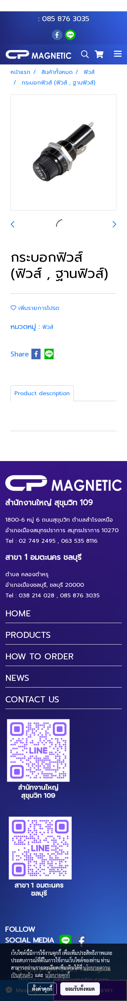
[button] (82, 54)
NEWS (17, 678)
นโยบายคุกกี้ (57, 975)
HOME (18, 613)
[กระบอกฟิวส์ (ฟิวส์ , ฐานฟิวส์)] (63, 153)
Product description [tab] (42, 393)
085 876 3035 (65, 18)
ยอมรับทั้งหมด (80, 989)
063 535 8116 (68, 8)
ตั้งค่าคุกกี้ (42, 989)
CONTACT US (32, 699)
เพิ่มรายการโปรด (37, 308)
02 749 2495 (37, 541)
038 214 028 (36, 595)
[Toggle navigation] (118, 54)
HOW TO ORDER (39, 656)
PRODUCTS (28, 635)
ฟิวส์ (47, 327)
